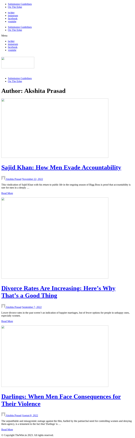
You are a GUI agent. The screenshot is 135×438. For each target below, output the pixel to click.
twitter (11, 12)
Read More (7, 193)
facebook (12, 18)
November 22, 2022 (32, 179)
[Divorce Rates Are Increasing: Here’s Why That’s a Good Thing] (54, 277)
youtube (12, 21)
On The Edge (15, 7)
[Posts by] (3, 179)
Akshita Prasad (13, 179)
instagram (13, 15)
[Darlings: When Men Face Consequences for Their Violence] (54, 386)
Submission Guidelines (20, 4)
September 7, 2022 (32, 307)
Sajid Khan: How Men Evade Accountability (61, 167)
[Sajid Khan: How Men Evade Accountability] (54, 156)
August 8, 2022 (30, 415)
